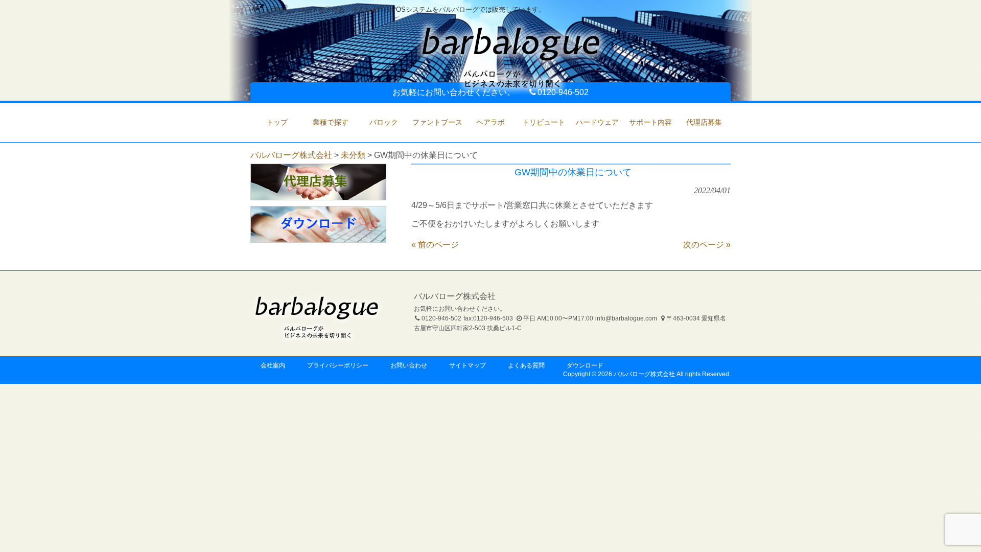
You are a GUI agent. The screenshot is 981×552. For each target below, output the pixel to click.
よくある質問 (526, 365)
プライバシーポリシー (337, 365)
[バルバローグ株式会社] (511, 91)
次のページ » (707, 244)
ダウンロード (585, 365)
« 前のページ (435, 244)
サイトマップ (467, 365)
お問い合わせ (408, 365)
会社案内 (273, 365)
